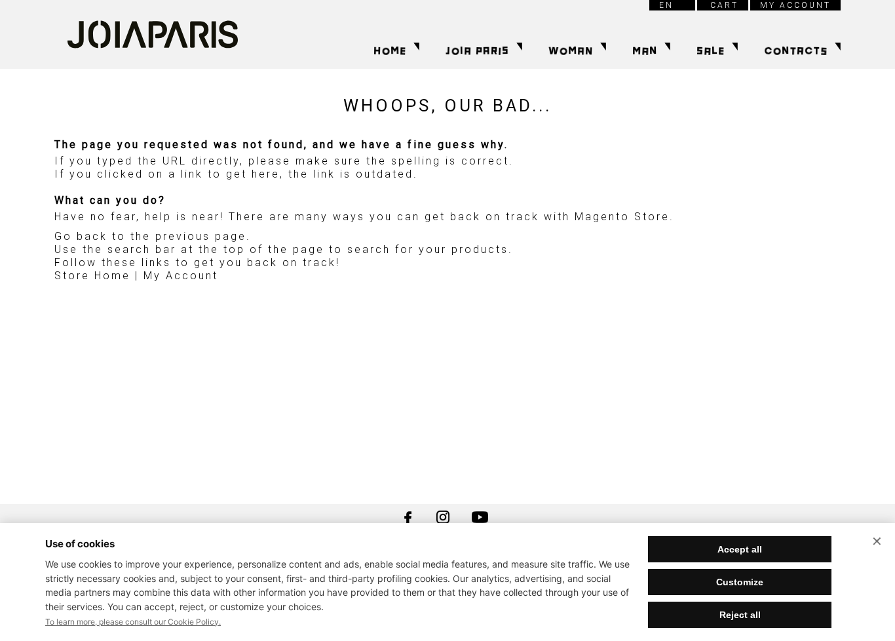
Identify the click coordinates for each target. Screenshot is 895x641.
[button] (672, 5)
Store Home (92, 275)
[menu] (533, 51)
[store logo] (152, 34)
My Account (180, 275)
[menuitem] (393, 51)
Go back (80, 236)
